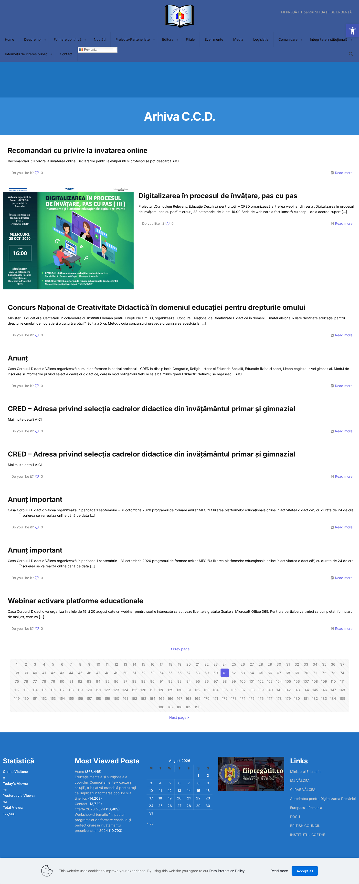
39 (26, 673)
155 (71, 698)
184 (333, 698)
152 (44, 698)
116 (53, 690)
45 (80, 673)
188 (179, 707)
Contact (81, 804)
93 (179, 681)
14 (134, 664)
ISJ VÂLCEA (300, 780)
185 (342, 698)
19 (179, 664)
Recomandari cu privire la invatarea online (78, 150)
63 (243, 673)
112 (17, 690)
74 (342, 673)
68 (288, 673)
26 (243, 664)
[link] (45, 39)
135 (225, 690)
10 (98, 664)
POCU (295, 817)
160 (116, 698)
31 (288, 664)
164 (152, 698)
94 (188, 681)
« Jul (150, 823)
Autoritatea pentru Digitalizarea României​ (323, 799)
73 (333, 673)
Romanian (90, 49)
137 (243, 690)
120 (89, 690)
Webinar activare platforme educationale (75, 601)
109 (324, 681)
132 (198, 690)
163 (143, 698)
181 (306, 698)
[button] (352, 30)
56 (180, 673)
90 (152, 681)
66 (270, 673)
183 (324, 698)
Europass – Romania (306, 808)
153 (53, 698)
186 (161, 707)
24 (224, 664)
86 (116, 681)
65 (261, 673)
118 (71, 690)
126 (143, 690)
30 (279, 664)
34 (315, 664)
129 (170, 690)
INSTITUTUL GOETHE (307, 835)
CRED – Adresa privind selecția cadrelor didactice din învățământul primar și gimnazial (151, 409)
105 (288, 681)
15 (143, 664)
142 (288, 690)
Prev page (181, 649)
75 (17, 681)
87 (125, 681)
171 (215, 698)
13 (125, 664)
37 (342, 664)
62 (234, 673)
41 (44, 673)
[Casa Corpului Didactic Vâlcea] (179, 16)
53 (152, 673)
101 (251, 681)
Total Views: (13, 807)
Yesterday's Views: (19, 795)
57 (188, 673)
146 (324, 690)
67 (279, 673)
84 (98, 681)
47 (98, 673)
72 (324, 673)
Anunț (18, 358)
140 (270, 690)
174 (242, 698)
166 (170, 698)
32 (297, 664)
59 (207, 673)
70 (306, 673)
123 (116, 690)
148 (342, 690)
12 (116, 664)
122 (107, 690)
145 (315, 690)
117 (62, 690)
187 (170, 707)
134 (216, 690)
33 (306, 664)
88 (134, 681)
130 (179, 690)
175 (251, 698)
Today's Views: (16, 783)
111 (342, 681)
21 (198, 664)
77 (35, 681)
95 (198, 681)
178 (279, 698)
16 (152, 664)
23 (215, 664)
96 (206, 681)
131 (188, 690)
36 (333, 664)
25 (234, 664)
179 (288, 698)
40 (35, 673)
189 (188, 707)
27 (252, 664)
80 (62, 681)
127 (152, 690)
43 (62, 673)
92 (170, 681)
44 (71, 673)
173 (234, 698)
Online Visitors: (16, 771)
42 (53, 673)
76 (26, 681)
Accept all (305, 871)
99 (234, 681)
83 (89, 681)
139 (261, 690)
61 (225, 673)
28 (261, 664)
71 (315, 673)
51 (134, 673)
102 (261, 681)
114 (35, 690)
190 (198, 707)
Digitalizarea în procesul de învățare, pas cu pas (217, 196)
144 (306, 690)
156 (80, 698)
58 (198, 673)
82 (80, 681)
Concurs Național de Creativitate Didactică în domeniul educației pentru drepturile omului (156, 307)
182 (315, 698)
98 (224, 681)
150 (26, 698)
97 (216, 681)
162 (134, 698)
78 (44, 681)
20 (188, 664)
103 (270, 681)
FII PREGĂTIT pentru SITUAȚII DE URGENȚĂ (316, 12)
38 (17, 673)
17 (161, 664)
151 (34, 698)
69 (297, 673)
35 (324, 664)
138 (252, 690)
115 (44, 690)
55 (170, 673)
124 (125, 690)
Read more (343, 173)
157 (89, 698)
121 (98, 690)
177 (270, 698)
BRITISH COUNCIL (305, 826)
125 (134, 690)
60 (215, 673)
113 (26, 690)
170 (207, 698)
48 (107, 673)
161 (125, 698)
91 (161, 681)
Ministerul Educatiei (305, 771)
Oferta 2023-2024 (90, 809)
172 (225, 698)
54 (161, 673)
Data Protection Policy (226, 871)
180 (297, 698)
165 (161, 698)
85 (107, 681)
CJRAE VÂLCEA (303, 789)
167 (179, 698)
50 (125, 673)
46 (89, 673)
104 (279, 681)
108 (315, 681)
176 (261, 698)
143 (297, 690)
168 (188, 698)
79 (53, 681)
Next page (177, 717)
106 (297, 681)
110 (333, 681)
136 (234, 690)
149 (17, 698)
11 (107, 664)
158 (98, 698)
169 (198, 698)
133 (207, 690)
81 (71, 681)
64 (252, 673)
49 (116, 673)
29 (270, 664)
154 (62, 698)
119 (80, 690)
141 (279, 690)
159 (107, 698)
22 (206, 664)
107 (306, 681)
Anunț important (35, 499)
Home (79, 771)
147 (333, 690)
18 (170, 664)
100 (243, 681)
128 (161, 690)
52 (143, 673)
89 (143, 681)
